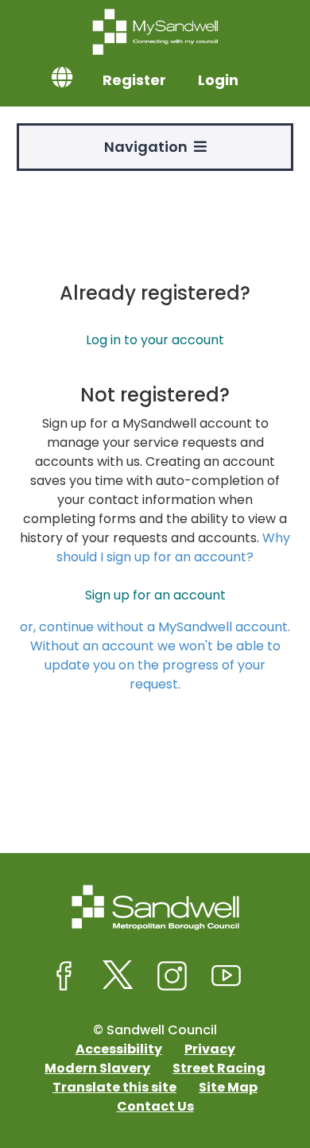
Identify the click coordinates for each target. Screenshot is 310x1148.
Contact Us (155, 1106)
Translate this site (114, 1087)
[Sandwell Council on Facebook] (64, 976)
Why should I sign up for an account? (173, 547)
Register (134, 80)
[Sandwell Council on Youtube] (226, 976)
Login (218, 80)
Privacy (209, 1049)
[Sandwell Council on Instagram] (172, 976)
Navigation (149, 147)
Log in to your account (155, 340)
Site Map (228, 1087)
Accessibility (119, 1049)
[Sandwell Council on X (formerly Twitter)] (118, 976)
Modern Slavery (97, 1068)
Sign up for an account (155, 595)
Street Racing (218, 1068)
